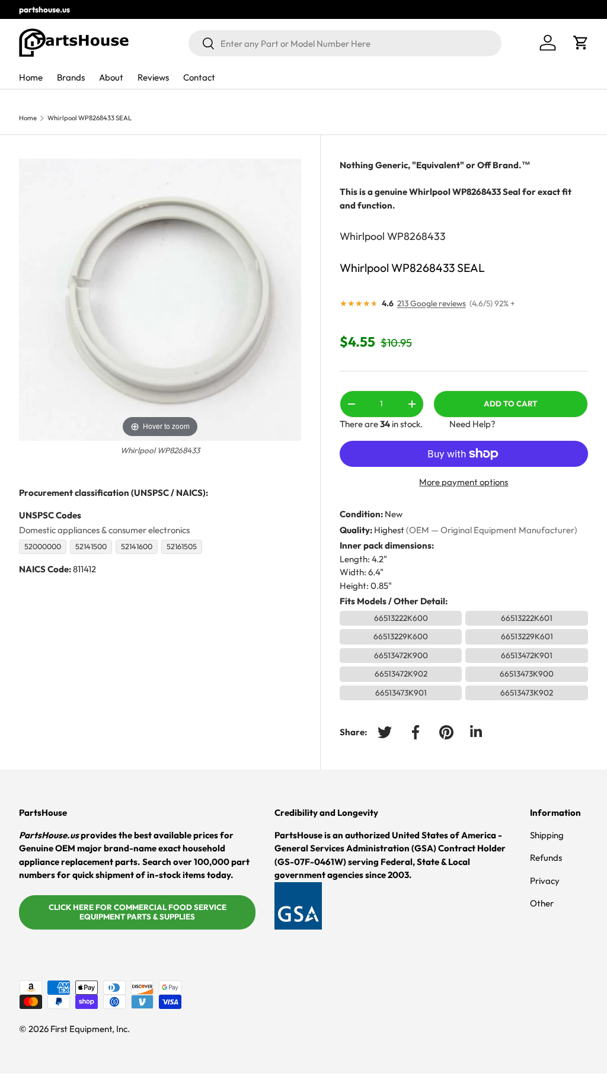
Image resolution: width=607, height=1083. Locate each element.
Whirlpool (362, 236)
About (111, 77)
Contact (199, 77)
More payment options (463, 482)
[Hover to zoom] (160, 299)
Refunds (546, 857)
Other (542, 903)
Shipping (547, 835)
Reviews (153, 77)
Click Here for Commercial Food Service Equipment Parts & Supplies (137, 911)
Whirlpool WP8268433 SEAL (89, 118)
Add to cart (510, 403)
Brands (71, 77)
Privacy (545, 880)
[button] (581, 43)
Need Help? (472, 424)
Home (31, 77)
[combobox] (345, 43)
